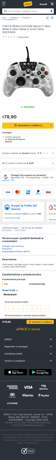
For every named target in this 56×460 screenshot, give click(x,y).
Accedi (43, 4)
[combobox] (28, 11)
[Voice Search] (51, 11)
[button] (28, 72)
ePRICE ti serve (28, 329)
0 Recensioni (23, 37)
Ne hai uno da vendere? (32, 228)
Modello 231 (11, 422)
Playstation (26, 18)
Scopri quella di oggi (12, 218)
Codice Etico (26, 422)
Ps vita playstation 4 (9, 20)
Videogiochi (14, 18)
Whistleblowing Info (33, 425)
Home (4, 18)
